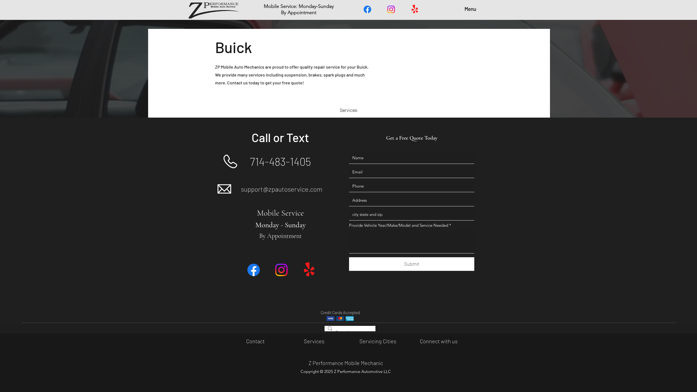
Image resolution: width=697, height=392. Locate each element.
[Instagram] (391, 9)
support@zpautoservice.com (281, 189)
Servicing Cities (377, 341)
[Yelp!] (309, 270)
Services (314, 341)
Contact (255, 341)
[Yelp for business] (415, 9)
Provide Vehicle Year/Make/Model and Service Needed (398, 225)
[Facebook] (367, 9)
